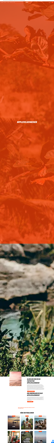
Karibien (22, 407)
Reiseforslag (11, 2)
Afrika (18, 407)
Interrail (14, 2)
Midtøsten (30, 407)
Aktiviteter (8, 2)
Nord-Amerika (32, 407)
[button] (53, 440)
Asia (20, 407)
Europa (24, 407)
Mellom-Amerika (27, 407)
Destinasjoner (5, 2)
